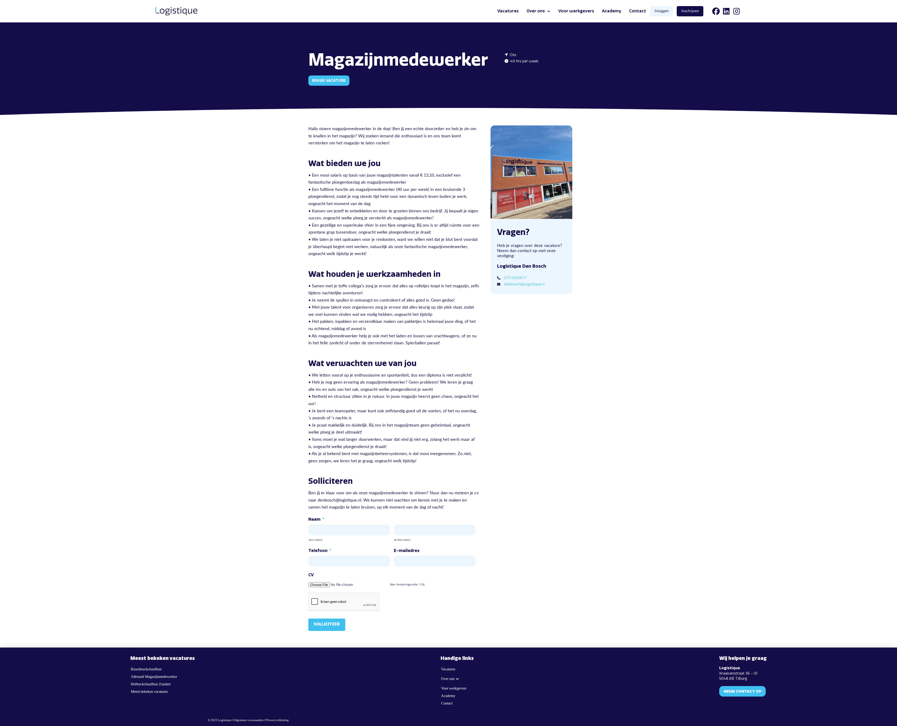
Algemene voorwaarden (249, 720)
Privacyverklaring (277, 720)
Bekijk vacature (329, 80)
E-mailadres (406, 550)
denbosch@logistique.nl (524, 284)
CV (311, 574)
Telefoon (319, 550)
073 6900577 (515, 278)
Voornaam (316, 539)
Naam (316, 519)
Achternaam (402, 539)
